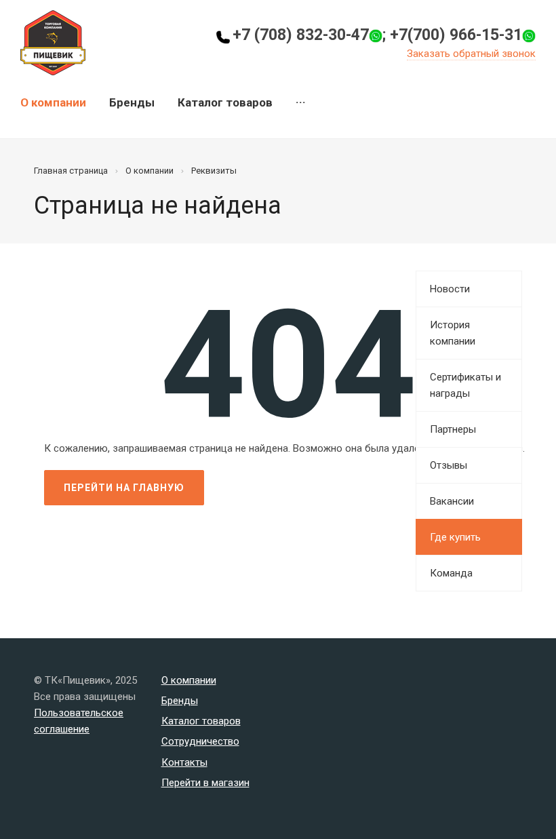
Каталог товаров (225, 102)
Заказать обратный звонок (471, 53)
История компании (452, 333)
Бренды (132, 102)
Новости (450, 289)
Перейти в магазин (205, 783)
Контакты (184, 762)
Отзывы (448, 465)
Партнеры (453, 429)
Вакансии (452, 501)
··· (301, 102)
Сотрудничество (200, 741)
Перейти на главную (124, 487)
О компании (53, 102)
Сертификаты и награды (465, 385)
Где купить (455, 537)
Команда (451, 573)
